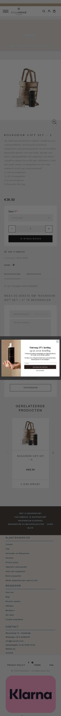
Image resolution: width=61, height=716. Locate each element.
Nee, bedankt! (40, 370)
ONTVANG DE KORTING (40, 367)
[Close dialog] (57, 341)
